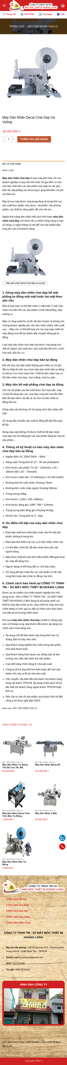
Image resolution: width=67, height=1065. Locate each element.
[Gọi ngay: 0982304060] (62, 846)
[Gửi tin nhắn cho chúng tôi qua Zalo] (62, 837)
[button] (4, 5)
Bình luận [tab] (8, 170)
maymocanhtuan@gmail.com (28, 957)
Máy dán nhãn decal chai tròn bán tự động (16, 814)
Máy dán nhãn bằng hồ (47, 765)
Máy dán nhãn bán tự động (14, 863)
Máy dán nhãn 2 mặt (46, 813)
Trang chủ (11, 14)
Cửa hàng (47, 14)
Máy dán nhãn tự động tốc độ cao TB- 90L (15, 766)
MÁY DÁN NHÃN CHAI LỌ (43, 26)
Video (63, 14)
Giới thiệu (29, 14)
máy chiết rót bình (29, 1042)
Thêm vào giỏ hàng (34, 139)
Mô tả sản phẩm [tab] (11, 164)
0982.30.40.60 (22, 969)
